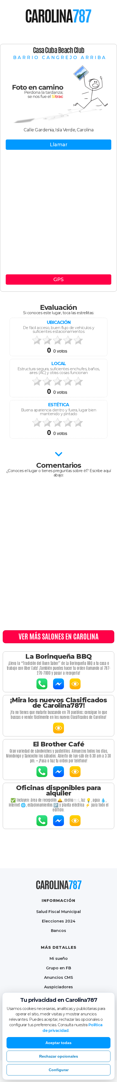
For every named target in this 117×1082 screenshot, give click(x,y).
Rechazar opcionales (58, 1056)
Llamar (58, 145)
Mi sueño (59, 958)
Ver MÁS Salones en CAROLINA (58, 636)
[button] (19, 16)
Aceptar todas (58, 1043)
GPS (58, 279)
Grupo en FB (58, 968)
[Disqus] (58, 553)
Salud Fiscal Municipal (58, 911)
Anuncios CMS (58, 977)
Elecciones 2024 (58, 921)
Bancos (58, 930)
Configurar (59, 1070)
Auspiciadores (58, 986)
